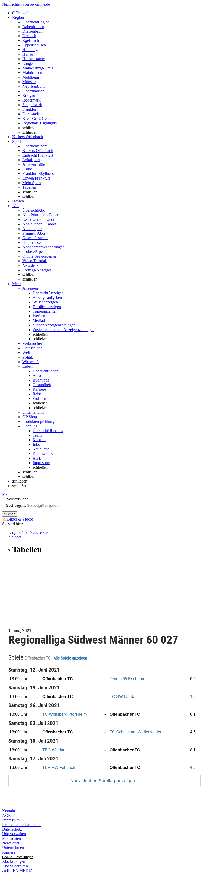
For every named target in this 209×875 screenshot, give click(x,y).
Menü (6, 494)
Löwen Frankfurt (36, 178)
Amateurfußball (35, 164)
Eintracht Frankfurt (37, 155)
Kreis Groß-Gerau (37, 118)
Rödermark (31, 100)
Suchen (9, 514)
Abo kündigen (13, 861)
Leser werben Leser (38, 219)
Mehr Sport (31, 183)
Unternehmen (13, 847)
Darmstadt (30, 114)
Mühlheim (30, 77)
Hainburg (30, 49)
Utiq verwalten (14, 834)
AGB (37, 458)
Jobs (36, 444)
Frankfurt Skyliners (38, 173)
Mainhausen (32, 72)
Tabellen (29, 187)
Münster (29, 82)
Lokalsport (31, 160)
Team (37, 435)
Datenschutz (43, 453)
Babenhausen (33, 26)
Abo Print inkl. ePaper (40, 215)
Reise (37, 394)
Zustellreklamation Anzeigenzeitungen (63, 329)
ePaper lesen (32, 242)
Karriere (39, 389)
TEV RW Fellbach (58, 767)
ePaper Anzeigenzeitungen (54, 325)
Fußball (28, 169)
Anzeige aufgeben (47, 297)
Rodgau (28, 95)
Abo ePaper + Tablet (39, 224)
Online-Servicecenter (39, 256)
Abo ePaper (32, 228)
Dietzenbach (32, 31)
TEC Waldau (54, 750)
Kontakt (39, 440)
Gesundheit (42, 385)
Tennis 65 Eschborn (128, 679)
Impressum (41, 463)
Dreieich (29, 36)
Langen (28, 63)
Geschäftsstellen (35, 238)
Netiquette (41, 449)
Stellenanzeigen (45, 302)
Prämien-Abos (34, 233)
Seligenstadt (32, 105)
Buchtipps (41, 380)
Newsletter (31, 265)
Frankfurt (29, 109)
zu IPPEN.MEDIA (17, 870)
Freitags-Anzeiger (36, 270)
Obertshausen (33, 91)
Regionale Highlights (39, 123)
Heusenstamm (33, 59)
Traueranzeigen (45, 311)
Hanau (27, 54)
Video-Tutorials (34, 261)
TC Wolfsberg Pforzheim (64, 714)
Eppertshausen (34, 45)
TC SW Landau (124, 696)
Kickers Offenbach (37, 150)
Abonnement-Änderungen (43, 247)
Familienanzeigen (47, 307)
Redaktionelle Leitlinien (21, 824)
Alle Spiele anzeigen (71, 658)
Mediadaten (42, 320)
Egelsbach (30, 40)
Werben (39, 316)
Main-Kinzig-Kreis (37, 68)
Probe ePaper (33, 251)
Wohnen (39, 398)
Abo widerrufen (15, 866)
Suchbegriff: (16, 505)
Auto (37, 375)
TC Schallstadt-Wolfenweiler (135, 732)
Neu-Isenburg (33, 86)
